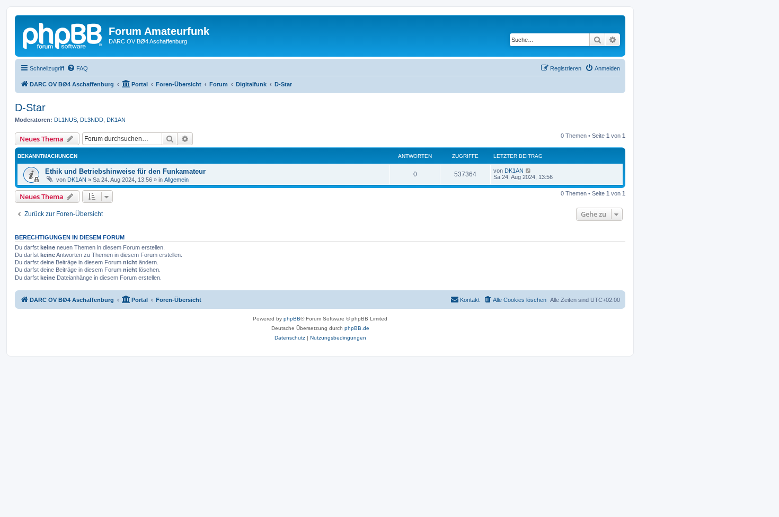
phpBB (292, 319)
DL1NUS (65, 120)
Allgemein (176, 179)
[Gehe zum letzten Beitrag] (528, 170)
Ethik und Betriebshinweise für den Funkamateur (125, 171)
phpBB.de (356, 328)
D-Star (30, 107)
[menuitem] (77, 68)
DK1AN (116, 120)
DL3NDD (91, 120)
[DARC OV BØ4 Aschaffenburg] (63, 34)
